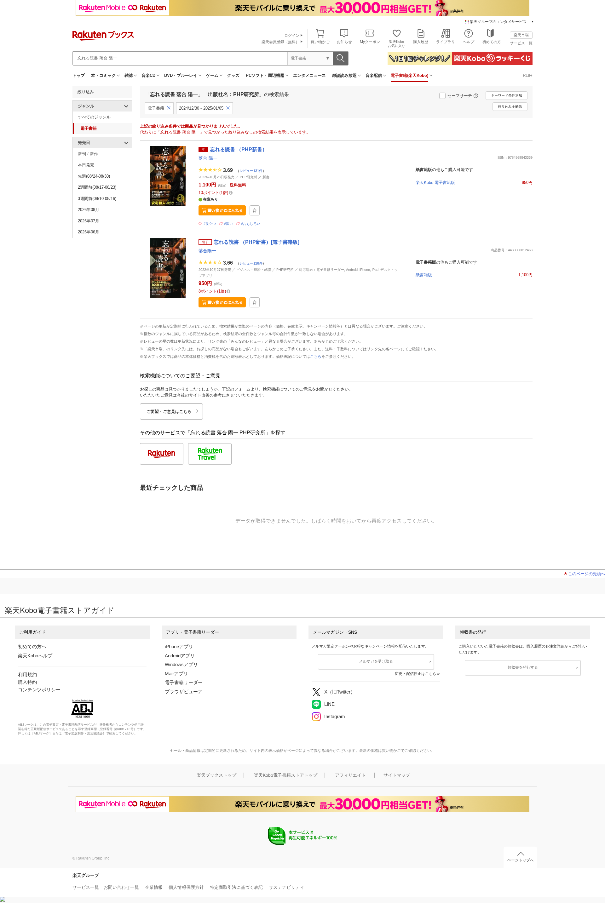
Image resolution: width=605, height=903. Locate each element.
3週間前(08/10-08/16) (97, 198)
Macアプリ (176, 673)
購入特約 (27, 682)
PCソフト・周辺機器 (265, 75)
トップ (78, 75)
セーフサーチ (459, 95)
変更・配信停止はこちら (415, 674)
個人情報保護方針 (186, 887)
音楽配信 (374, 75)
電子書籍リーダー (184, 682)
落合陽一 (207, 250)
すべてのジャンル (94, 117)
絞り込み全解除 (510, 106)
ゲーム (212, 75)
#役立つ (210, 224)
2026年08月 (88, 209)
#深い (228, 224)
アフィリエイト (350, 775)
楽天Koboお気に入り (396, 44)
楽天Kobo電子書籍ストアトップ (285, 775)
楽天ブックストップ (216, 775)
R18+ (528, 75)
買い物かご (320, 42)
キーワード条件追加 (506, 95)
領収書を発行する (523, 667)
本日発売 (86, 165)
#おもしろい (250, 224)
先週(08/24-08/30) (94, 176)
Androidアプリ (180, 655)
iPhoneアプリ (179, 646)
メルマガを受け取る (376, 661)
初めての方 (491, 42)
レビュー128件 (250, 263)
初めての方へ (32, 646)
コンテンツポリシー (39, 689)
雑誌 (128, 75)
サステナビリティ (286, 887)
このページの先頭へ (586, 573)
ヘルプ (468, 42)
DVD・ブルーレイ (180, 75)
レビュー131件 (250, 171)
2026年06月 (88, 232)
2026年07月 (88, 221)
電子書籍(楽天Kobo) (409, 75)
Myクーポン (370, 42)
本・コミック (103, 75)
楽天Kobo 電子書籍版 (435, 182)
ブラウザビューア (184, 691)
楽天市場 (521, 35)
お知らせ (344, 42)
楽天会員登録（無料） (280, 42)
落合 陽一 (208, 158)
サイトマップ (396, 775)
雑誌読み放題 (344, 75)
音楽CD (148, 75)
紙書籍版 (424, 274)
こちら (315, 356)
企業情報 (154, 887)
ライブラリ (445, 42)
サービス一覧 (521, 43)
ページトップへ (520, 860)
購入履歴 (420, 42)
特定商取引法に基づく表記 (236, 887)
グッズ (233, 75)
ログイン (291, 35)
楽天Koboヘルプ (35, 655)
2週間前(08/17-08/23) (97, 187)
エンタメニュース (309, 75)
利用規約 (27, 674)
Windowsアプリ (181, 664)
